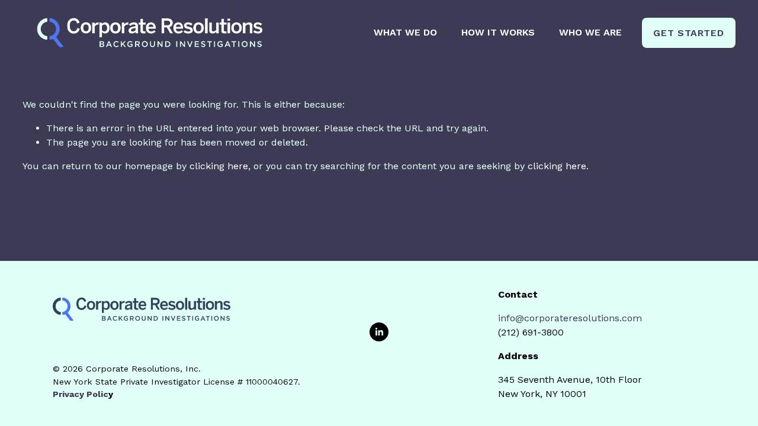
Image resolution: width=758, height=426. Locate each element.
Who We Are (590, 32)
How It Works (498, 32)
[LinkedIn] (379, 331)
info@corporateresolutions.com (570, 318)
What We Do (405, 32)
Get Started (688, 32)
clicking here (219, 166)
